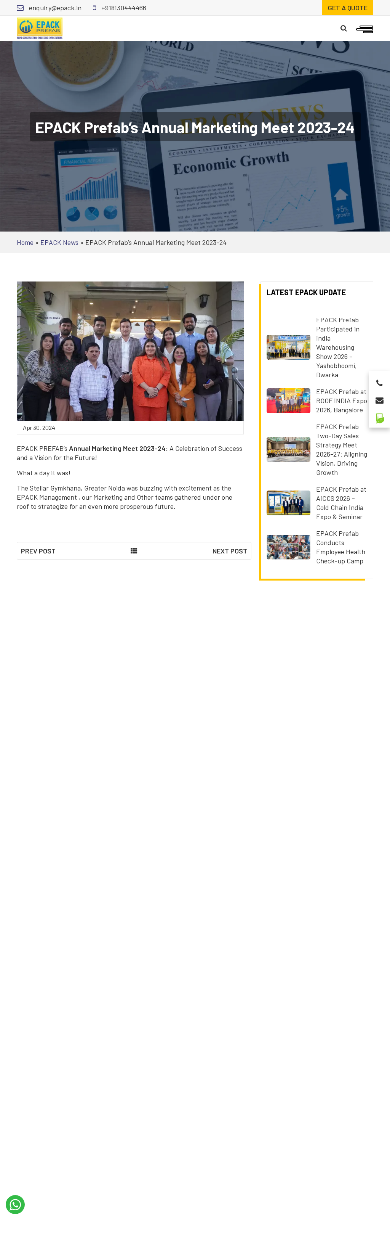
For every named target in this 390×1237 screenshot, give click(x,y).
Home (25, 242)
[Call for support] (379, 380)
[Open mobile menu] (364, 28)
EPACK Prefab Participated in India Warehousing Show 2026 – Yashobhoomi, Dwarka (338, 347)
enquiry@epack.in (54, 7)
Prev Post (38, 551)
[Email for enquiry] (379, 398)
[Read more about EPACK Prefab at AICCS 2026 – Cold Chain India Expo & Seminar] (288, 502)
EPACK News (59, 242)
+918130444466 (123, 7)
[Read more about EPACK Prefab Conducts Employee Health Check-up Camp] (288, 546)
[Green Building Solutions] (379, 415)
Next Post (230, 551)
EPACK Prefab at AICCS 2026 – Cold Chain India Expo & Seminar (341, 503)
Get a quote (348, 7)
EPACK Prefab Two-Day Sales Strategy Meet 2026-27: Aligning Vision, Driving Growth (341, 449)
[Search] (343, 28)
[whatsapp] (15, 1204)
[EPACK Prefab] (39, 27)
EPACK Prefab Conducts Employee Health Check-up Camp (340, 547)
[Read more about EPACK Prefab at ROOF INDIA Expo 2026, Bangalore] (288, 400)
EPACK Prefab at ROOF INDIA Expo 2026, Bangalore (341, 400)
